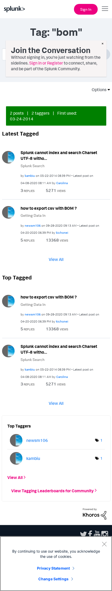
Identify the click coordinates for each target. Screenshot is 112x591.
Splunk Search (33, 165)
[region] (56, 563)
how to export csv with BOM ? (49, 208)
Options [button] (97, 89)
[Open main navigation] (105, 8)
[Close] (104, 544)
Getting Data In (33, 215)
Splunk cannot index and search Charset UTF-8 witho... (59, 155)
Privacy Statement (53, 568)
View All (56, 259)
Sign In (85, 9)
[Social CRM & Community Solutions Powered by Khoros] (94, 513)
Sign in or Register (46, 63)
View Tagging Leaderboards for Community (52, 490)
